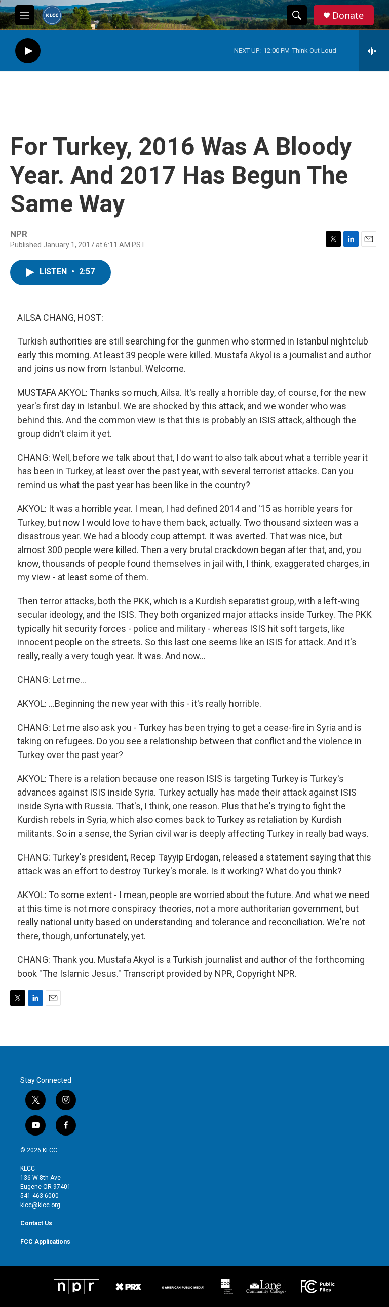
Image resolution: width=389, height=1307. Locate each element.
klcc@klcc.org (40, 1205)
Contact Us (36, 1223)
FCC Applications (45, 1241)
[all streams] (374, 50)
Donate (348, 15)
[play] (28, 51)
